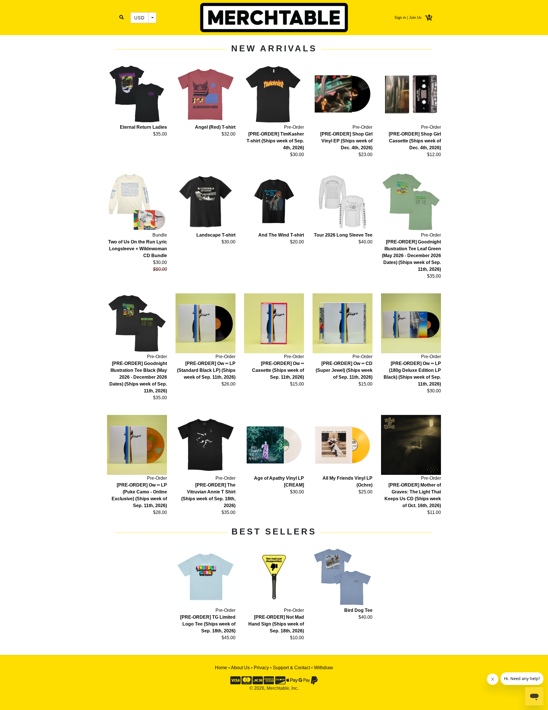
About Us (240, 667)
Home (221, 667)
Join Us (415, 17)
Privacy (261, 667)
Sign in (400, 17)
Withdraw (323, 667)
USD (139, 18)
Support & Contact (291, 667)
